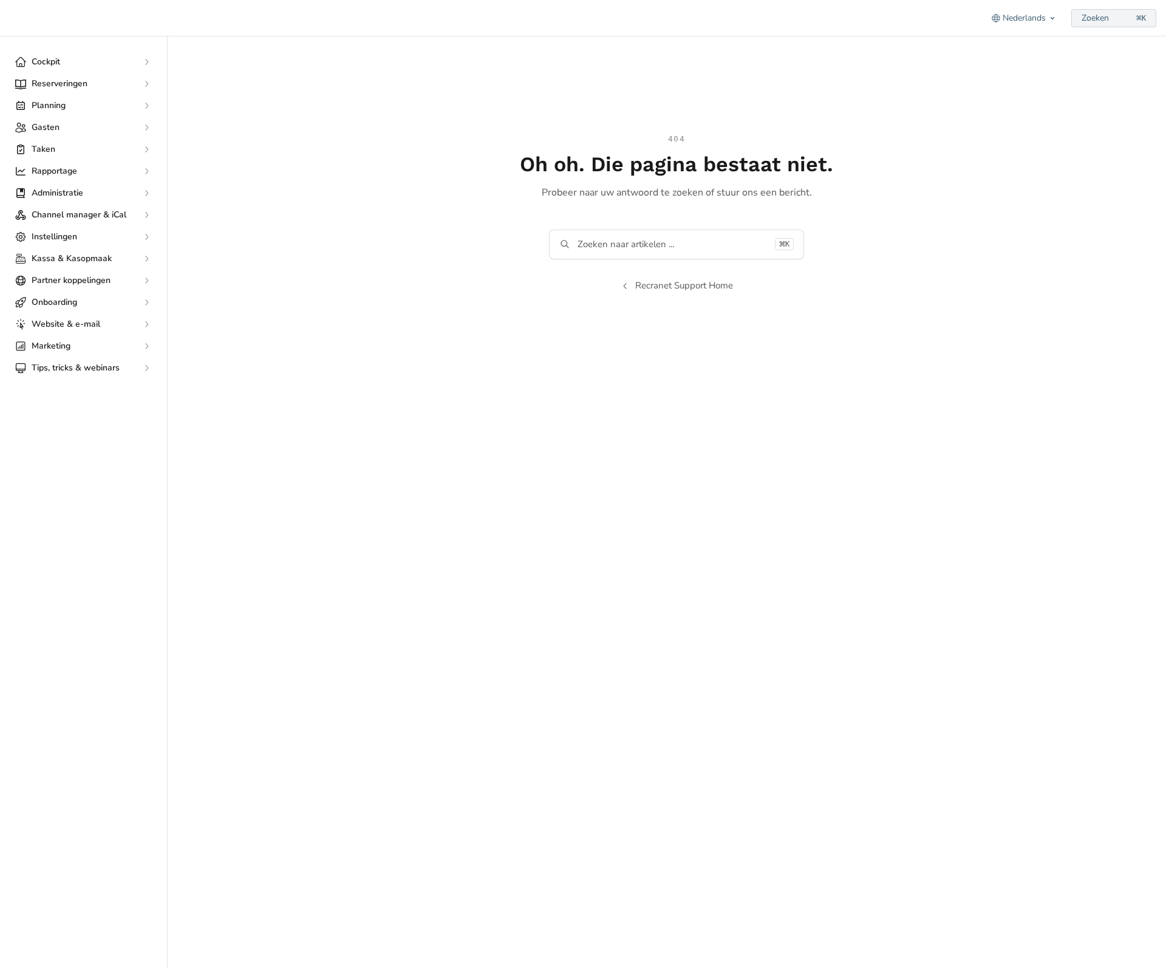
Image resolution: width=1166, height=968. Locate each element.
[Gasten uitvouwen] (146, 127)
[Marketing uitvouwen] (146, 346)
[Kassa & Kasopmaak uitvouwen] (146, 258)
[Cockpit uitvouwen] (146, 61)
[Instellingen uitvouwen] (146, 236)
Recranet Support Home (684, 285)
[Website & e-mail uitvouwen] (146, 324)
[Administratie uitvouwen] (146, 193)
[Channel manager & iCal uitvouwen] (146, 214)
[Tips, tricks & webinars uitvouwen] (146, 368)
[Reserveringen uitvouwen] (146, 83)
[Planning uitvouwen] (146, 105)
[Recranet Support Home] (12, 18)
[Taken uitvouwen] (146, 149)
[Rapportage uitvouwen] (146, 171)
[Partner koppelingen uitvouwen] (146, 280)
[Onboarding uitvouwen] (146, 302)
